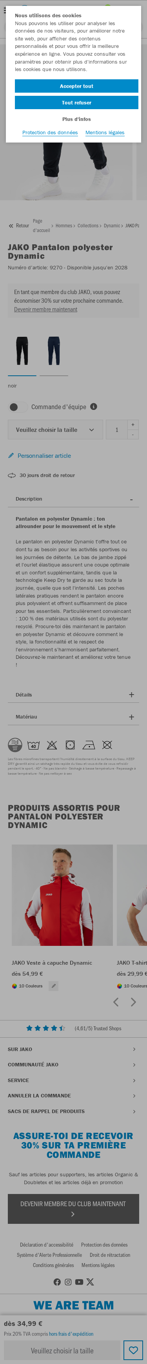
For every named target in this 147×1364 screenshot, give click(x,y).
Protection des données (50, 132)
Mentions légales (105, 132)
